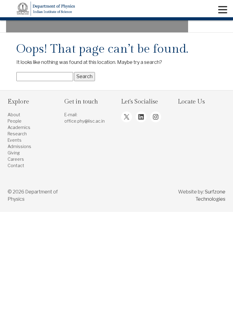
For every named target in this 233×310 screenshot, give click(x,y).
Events (15, 140)
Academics (19, 127)
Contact (16, 165)
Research (17, 133)
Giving (14, 152)
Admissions (19, 146)
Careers (16, 159)
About (14, 114)
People (15, 121)
